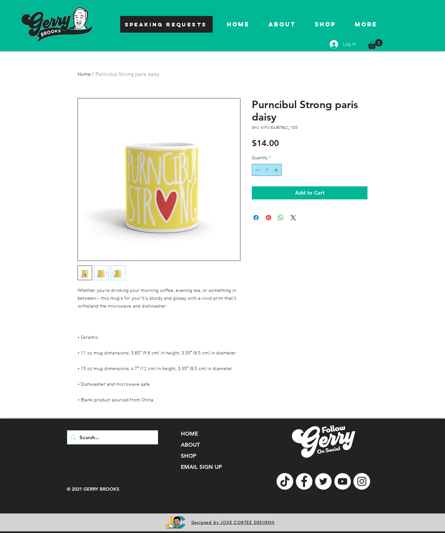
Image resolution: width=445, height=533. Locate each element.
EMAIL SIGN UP (201, 467)
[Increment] (277, 170)
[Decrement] (257, 170)
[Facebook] (304, 481)
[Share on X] (293, 218)
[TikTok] (285, 481)
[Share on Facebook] (256, 218)
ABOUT (190, 444)
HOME (189, 433)
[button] (375, 44)
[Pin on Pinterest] (268, 218)
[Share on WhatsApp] (281, 218)
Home (84, 74)
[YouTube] (342, 481)
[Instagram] (361, 481)
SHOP (188, 456)
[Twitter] (323, 481)
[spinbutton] (267, 170)
